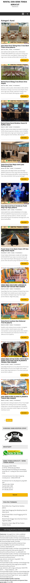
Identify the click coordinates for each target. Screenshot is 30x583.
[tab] (23, 14)
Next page (9, 420)
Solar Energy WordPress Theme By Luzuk (15, 529)
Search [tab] (15, 494)
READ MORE (25, 60)
